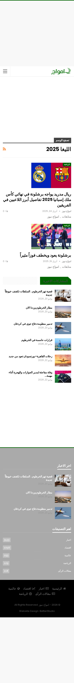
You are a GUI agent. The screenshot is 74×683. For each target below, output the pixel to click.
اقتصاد (68, 547)
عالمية (68, 555)
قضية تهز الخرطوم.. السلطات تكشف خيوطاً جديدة (28, 293)
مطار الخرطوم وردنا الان (39, 308)
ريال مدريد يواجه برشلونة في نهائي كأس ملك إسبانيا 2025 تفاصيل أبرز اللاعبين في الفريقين (37, 199)
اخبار (68, 539)
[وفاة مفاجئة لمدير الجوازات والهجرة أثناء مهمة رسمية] (63, 377)
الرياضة (67, 164)
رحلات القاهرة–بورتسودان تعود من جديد (30, 356)
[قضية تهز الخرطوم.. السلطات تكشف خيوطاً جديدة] (63, 296)
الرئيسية (57, 588)
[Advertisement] (37, 32)
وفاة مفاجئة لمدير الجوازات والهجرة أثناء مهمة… (30, 374)
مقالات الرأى (64, 570)
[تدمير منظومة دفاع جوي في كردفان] (63, 328)
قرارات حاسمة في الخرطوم (36, 340)
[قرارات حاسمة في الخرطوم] (63, 344)
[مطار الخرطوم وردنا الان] (63, 312)
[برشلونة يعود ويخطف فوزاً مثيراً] (51, 236)
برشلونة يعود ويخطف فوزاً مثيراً (45, 255)
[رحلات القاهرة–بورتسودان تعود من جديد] (63, 361)
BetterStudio (47, 611)
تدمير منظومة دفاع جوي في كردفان (33, 324)
